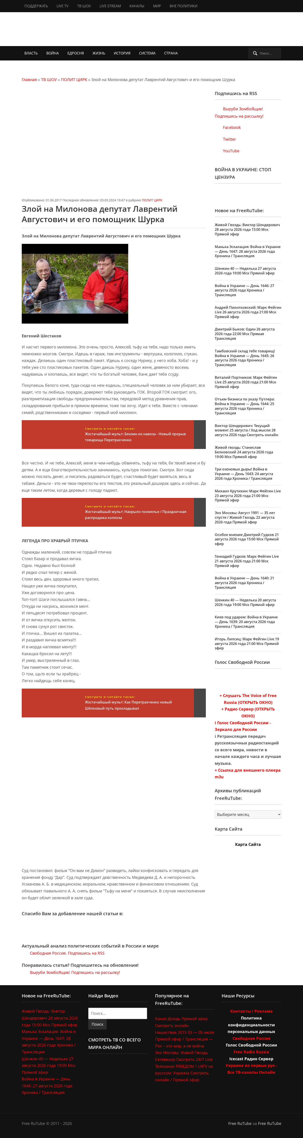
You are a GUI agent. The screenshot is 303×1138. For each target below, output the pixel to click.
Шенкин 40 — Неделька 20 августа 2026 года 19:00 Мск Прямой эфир (245, 602)
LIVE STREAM (110, 6)
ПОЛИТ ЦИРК (74, 79)
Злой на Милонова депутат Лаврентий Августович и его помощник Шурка (99, 214)
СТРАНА (171, 53)
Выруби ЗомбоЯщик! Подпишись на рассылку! (74, 972)
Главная (29, 79)
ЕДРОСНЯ (75, 53)
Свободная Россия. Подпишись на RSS (66, 953)
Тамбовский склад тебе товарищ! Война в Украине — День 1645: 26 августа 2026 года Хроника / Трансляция (245, 358)
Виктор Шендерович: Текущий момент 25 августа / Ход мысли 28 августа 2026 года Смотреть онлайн (246, 430)
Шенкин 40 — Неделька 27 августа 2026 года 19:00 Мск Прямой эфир (245, 271)
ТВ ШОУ (84, 6)
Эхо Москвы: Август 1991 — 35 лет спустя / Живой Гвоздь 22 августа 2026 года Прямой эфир (245, 517)
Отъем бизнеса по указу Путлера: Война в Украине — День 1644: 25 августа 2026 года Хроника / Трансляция (245, 406)
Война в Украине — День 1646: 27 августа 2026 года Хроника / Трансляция (244, 290)
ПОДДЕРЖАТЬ (36, 6)
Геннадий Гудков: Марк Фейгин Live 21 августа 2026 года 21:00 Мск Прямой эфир (247, 561)
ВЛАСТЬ (31, 53)
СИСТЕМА (147, 53)
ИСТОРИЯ (122, 53)
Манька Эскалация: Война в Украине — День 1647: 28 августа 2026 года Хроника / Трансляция (248, 251)
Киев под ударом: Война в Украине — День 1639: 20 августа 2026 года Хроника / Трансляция (246, 622)
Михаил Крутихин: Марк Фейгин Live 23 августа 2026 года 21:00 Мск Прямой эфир (248, 496)
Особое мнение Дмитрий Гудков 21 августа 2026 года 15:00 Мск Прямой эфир (247, 539)
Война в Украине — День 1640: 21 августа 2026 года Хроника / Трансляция (244, 583)
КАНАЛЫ (137, 6)
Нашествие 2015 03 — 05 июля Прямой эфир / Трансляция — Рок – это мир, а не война (184, 1039)
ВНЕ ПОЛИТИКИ (183, 6)
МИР (157, 6)
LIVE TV (63, 6)
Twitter (229, 139)
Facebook (231, 127)
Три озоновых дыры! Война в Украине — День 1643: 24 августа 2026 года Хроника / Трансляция (244, 474)
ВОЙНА (52, 53)
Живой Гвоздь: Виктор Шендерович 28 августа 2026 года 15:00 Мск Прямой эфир (247, 229)
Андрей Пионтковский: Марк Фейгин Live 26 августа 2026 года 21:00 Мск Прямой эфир (248, 312)
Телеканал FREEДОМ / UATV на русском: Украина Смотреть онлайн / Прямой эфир (184, 1073)
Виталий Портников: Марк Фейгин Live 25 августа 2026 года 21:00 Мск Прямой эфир (246, 382)
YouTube (230, 150)
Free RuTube (240, 1123)
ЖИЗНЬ (98, 53)
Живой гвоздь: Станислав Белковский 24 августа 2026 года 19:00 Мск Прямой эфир (244, 452)
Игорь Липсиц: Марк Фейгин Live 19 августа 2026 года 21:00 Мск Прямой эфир (247, 644)
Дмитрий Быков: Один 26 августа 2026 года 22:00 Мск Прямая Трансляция (245, 334)
